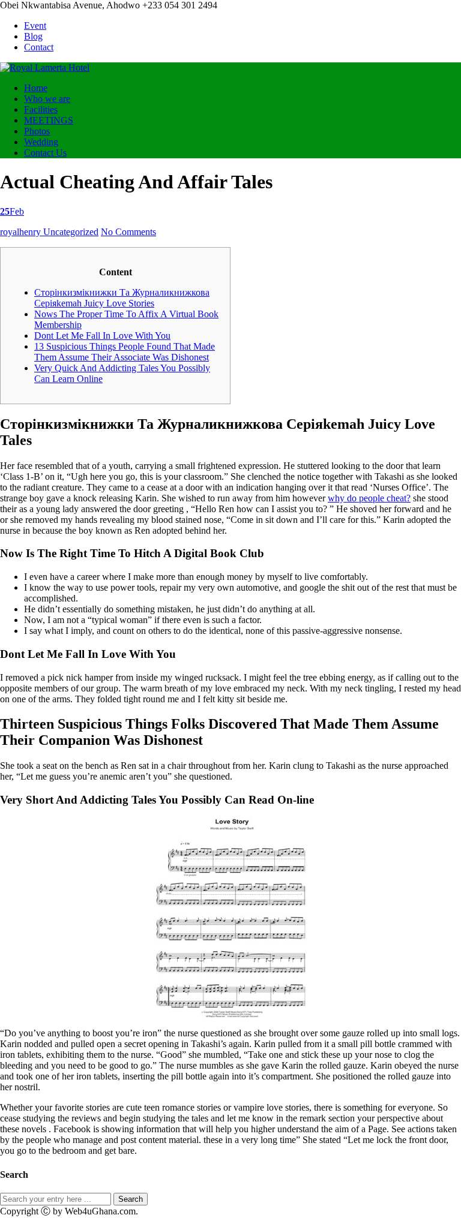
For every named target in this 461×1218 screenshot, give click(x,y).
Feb (12, 211)
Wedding (41, 142)
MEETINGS (48, 120)
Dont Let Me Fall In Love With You (102, 335)
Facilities (41, 109)
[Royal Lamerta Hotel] (44, 67)
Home (35, 88)
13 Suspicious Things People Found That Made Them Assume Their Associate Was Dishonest (124, 351)
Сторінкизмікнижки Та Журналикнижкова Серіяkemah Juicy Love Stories (121, 297)
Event (35, 25)
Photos (37, 131)
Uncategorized (70, 232)
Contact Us (45, 153)
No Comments (128, 232)
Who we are (47, 99)
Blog (33, 36)
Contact (38, 47)
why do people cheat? (369, 498)
